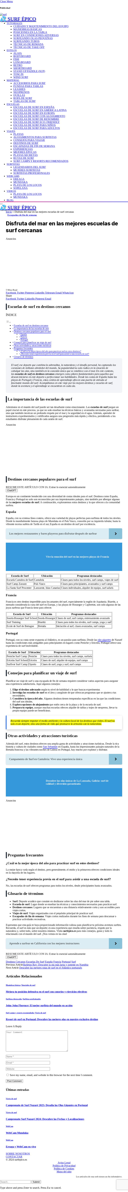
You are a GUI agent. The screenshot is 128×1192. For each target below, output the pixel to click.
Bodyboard (22, 56)
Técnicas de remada (28, 44)
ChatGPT (11, 490)
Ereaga (18, 179)
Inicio (9, 211)
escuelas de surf (35, 961)
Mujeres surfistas (26, 170)
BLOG (10, 200)
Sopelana (20, 188)
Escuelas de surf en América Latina (40, 110)
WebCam (9, 1126)
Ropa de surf (22, 98)
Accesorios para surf (29, 83)
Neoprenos (21, 92)
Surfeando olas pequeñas (33, 38)
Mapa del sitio (64, 1171)
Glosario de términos (23, 356)
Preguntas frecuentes (23, 348)
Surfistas (13, 164)
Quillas (19, 95)
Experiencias (23, 149)
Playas (18, 134)
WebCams (13, 176)
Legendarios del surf (29, 167)
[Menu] (1, 203)
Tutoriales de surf (28, 985)
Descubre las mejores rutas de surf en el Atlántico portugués (50, 967)
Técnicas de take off (28, 47)
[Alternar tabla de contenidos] (8, 322)
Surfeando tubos (26, 41)
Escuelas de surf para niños (34, 125)
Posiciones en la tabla (30, 32)
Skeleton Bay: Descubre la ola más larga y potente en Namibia (55, 964)
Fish (16, 59)
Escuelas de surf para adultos (36, 128)
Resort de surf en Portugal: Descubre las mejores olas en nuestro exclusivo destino (52, 1019)
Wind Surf (20, 77)
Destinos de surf (25, 143)
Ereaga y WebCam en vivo (21, 1146)
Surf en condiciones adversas (36, 35)
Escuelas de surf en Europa (34, 113)
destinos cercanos (16, 961)
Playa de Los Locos (27, 185)
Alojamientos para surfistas (34, 137)
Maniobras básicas (27, 29)
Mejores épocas (24, 152)
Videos (11, 191)
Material (13, 80)
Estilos (12, 50)
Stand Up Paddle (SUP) (29, 71)
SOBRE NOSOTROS (18, 1153)
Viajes (11, 131)
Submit (36, 1182)
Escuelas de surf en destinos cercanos (31, 325)
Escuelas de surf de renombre (36, 119)
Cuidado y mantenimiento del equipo (40, 26)
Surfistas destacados (14, 999)
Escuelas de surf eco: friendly (36, 122)
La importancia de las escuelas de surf (31, 328)
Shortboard (22, 68)
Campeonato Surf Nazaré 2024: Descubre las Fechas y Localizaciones (45, 1119)
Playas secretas (25, 155)
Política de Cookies (64, 1168)
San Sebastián (50, 746)
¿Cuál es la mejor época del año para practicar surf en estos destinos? (50, 351)
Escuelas (13, 104)
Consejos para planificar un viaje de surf (32, 342)
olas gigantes (104, 639)
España (23, 334)
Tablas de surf (24, 101)
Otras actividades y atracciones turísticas (32, 345)
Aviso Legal (64, 1162)
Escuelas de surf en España (33, 107)
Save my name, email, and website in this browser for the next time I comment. (51, 1075)
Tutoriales (14, 23)
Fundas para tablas (28, 86)
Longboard (22, 62)
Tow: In (18, 74)
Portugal (24, 339)
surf (73, 961)
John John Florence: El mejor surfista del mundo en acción (39, 1005)
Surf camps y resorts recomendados (40, 161)
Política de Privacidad (64, 1165)
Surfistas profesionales (31, 173)
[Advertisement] (64, 263)
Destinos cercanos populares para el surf (32, 331)
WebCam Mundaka (17, 1132)
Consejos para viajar (29, 140)
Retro (17, 65)
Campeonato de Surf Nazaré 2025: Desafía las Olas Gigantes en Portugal (47, 1105)
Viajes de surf (40, 1013)
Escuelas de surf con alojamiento (39, 116)
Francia (23, 337)
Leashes (19, 89)
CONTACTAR (14, 1156)
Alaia (17, 53)
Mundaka (20, 182)
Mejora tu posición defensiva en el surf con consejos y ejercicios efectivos (46, 991)
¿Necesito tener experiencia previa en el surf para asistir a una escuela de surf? (54, 354)
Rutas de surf (23, 158)
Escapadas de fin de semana (34, 146)
